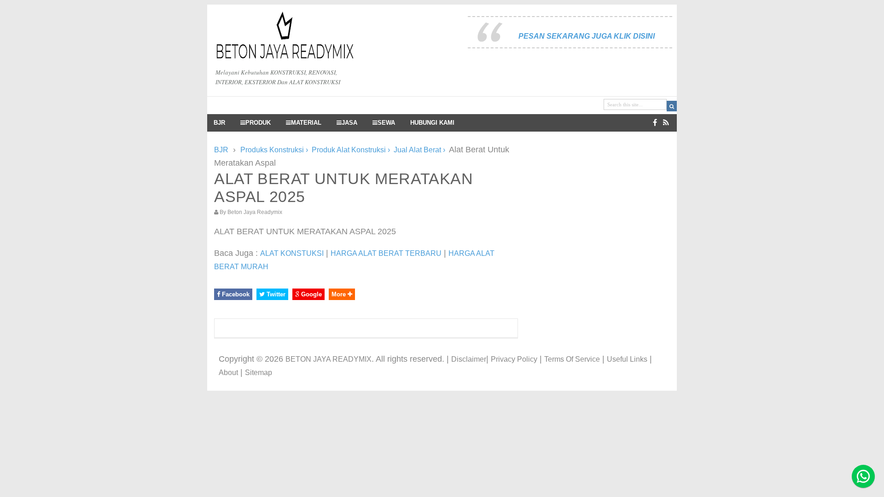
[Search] (672, 106)
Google (310, 294)
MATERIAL (306, 123)
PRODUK (258, 123)
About (228, 372)
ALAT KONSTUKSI (292, 253)
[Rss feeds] (666, 122)
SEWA (386, 123)
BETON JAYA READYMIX (328, 359)
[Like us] (655, 122)
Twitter (275, 294)
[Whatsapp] (863, 476)
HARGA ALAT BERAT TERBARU (386, 253)
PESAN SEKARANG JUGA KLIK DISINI (586, 36)
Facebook (235, 294)
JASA (349, 123)
